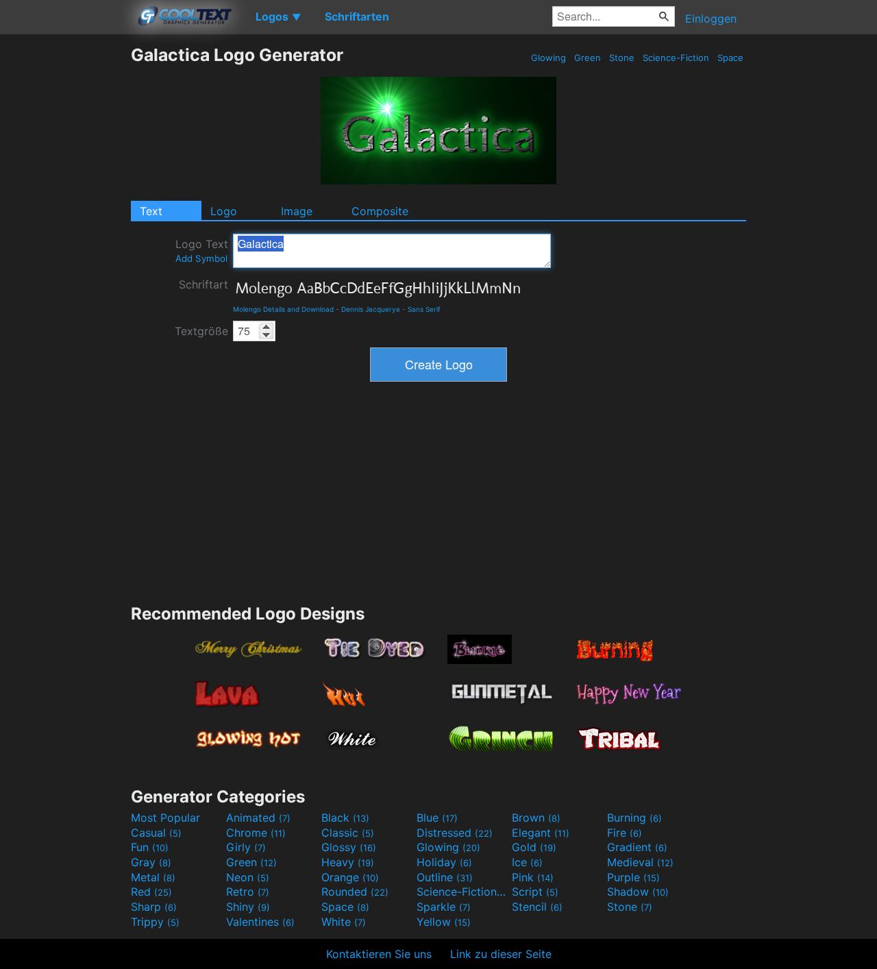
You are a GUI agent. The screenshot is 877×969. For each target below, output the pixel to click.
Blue (437, 817)
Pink (533, 877)
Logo (223, 211)
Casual (156, 832)
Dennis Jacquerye (370, 309)
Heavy (347, 862)
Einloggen (711, 18)
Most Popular (165, 817)
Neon (247, 877)
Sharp (154, 906)
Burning (634, 817)
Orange (350, 877)
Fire (624, 832)
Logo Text (201, 250)
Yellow (444, 922)
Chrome (256, 832)
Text (151, 211)
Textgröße (201, 331)
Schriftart (203, 284)
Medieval (640, 862)
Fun (150, 847)
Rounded (354, 891)
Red (151, 891)
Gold (534, 847)
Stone (621, 57)
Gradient (637, 847)
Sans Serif (424, 309)
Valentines (260, 922)
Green (587, 57)
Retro (247, 891)
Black (345, 817)
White (343, 922)
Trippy (155, 922)
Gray (151, 862)
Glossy (348, 847)
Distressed (455, 832)
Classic (347, 832)
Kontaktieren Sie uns (379, 954)
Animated (258, 817)
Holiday (444, 862)
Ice (527, 862)
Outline (445, 877)
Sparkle (444, 906)
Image (296, 211)
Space (730, 57)
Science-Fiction (676, 57)
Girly (246, 847)
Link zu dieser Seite (501, 954)
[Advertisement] (65, 250)
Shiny (248, 906)
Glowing (548, 57)
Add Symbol (201, 258)
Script (535, 891)
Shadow (638, 891)
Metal (153, 877)
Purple (633, 877)
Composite (379, 211)
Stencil (537, 906)
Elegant (540, 832)
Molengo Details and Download (283, 309)
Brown (536, 817)
